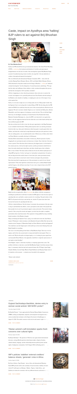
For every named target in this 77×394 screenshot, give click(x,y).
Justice (61, 51)
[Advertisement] (38, 19)
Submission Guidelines (27, 8)
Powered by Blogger (39, 378)
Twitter (36, 384)
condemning (16, 69)
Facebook (40, 384)
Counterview (14, 3)
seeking (44, 83)
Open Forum (16, 8)
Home (9, 8)
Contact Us (37, 8)
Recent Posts (46, 8)
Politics (61, 53)
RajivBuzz (54, 8)
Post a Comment (16, 322)
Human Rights (62, 49)
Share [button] (61, 43)
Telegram (45, 384)
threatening (30, 192)
